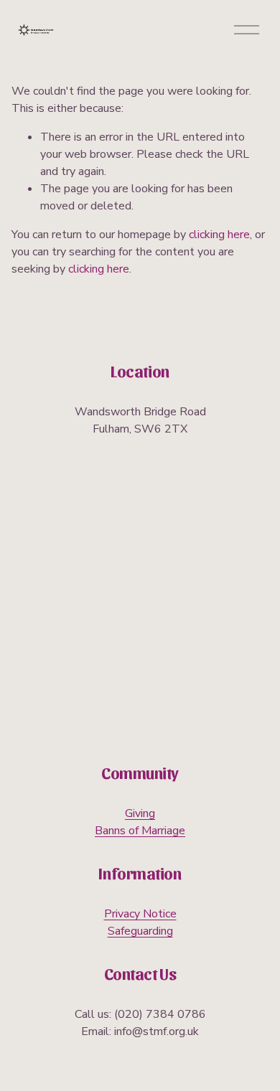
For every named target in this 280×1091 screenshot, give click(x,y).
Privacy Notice (140, 914)
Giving (140, 813)
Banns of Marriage (140, 831)
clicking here (219, 234)
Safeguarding (140, 931)
